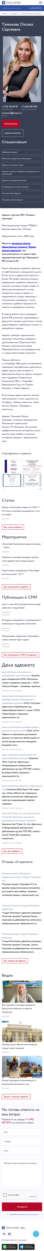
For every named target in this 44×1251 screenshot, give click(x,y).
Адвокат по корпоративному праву (14, 180)
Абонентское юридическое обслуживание (16, 158)
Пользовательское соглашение (14, 1240)
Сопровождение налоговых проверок (15, 187)
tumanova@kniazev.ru (12, 113)
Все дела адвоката (12, 851)
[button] (39, 489)
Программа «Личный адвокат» (12, 200)
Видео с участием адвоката (16, 1096)
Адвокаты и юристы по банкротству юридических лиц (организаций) (21, 172)
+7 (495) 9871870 (35, 8)
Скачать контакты (12, 133)
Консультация (10, 123)
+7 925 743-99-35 (10, 106)
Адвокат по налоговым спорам (12, 165)
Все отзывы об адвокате (15, 961)
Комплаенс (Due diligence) (12, 193)
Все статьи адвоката (13, 527)
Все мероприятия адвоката (16, 587)
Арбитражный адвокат (9, 152)
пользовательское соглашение (28, 1214)
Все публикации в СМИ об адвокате (20, 655)
